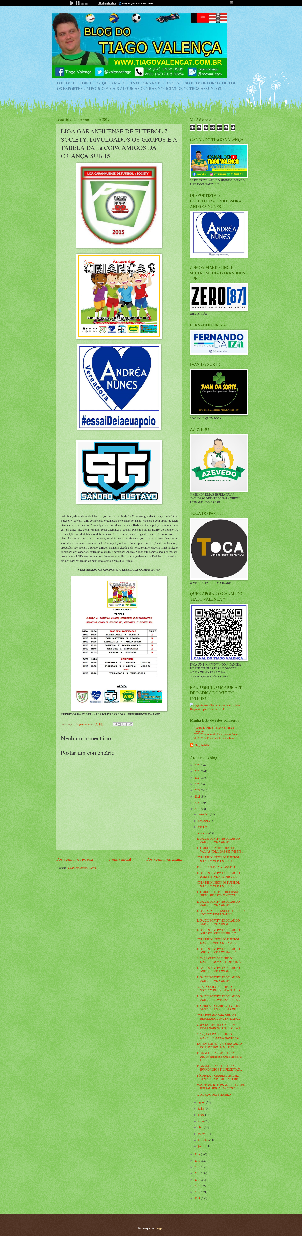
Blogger (159, 1228)
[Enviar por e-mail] (115, 724)
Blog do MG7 (202, 745)
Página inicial (120, 859)
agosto (202, 1102)
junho (201, 1115)
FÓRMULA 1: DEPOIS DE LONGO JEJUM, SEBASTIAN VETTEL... (218, 893)
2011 (198, 1198)
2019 (198, 809)
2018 (198, 1154)
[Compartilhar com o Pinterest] (131, 724)
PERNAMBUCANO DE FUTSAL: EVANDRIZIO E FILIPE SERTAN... (219, 1067)
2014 (198, 1179)
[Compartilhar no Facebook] (127, 724)
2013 (198, 1186)
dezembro (204, 814)
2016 (198, 1167)
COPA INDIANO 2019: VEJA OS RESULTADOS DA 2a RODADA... (218, 1017)
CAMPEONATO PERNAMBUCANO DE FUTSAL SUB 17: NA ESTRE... (221, 1086)
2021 (198, 796)
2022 (198, 790)
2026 (198, 765)
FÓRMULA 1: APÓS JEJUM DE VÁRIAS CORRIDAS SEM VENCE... (220, 849)
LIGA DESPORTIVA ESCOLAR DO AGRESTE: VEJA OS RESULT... (218, 840)
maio (201, 1121)
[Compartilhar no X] (123, 724)
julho (201, 1108)
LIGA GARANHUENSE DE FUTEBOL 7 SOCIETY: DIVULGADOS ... (221, 912)
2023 (198, 784)
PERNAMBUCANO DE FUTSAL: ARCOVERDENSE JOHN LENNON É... (219, 1056)
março (202, 1134)
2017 (198, 1161)
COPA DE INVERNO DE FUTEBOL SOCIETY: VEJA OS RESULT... (218, 859)
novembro (204, 821)
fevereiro (203, 1140)
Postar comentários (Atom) (82, 868)
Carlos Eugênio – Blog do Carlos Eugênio (214, 729)
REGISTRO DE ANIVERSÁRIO (216, 867)
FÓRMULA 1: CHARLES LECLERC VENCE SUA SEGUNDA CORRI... (219, 1007)
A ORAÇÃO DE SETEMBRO (214, 1094)
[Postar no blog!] (119, 724)
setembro (203, 833)
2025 (198, 771)
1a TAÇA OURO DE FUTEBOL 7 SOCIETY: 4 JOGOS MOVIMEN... (218, 1036)
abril (201, 1127)
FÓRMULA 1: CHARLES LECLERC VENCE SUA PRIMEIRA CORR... (218, 1077)
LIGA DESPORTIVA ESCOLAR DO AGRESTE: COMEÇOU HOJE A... (218, 998)
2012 (198, 1192)
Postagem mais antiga (164, 859)
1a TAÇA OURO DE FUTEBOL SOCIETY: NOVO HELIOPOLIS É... (219, 960)
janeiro (202, 1146)
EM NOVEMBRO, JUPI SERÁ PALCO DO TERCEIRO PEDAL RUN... (219, 1045)
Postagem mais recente (75, 859)
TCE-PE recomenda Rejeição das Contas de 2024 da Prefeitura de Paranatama (216, 736)
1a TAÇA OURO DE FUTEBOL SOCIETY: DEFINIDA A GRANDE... (220, 988)
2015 (198, 1173)
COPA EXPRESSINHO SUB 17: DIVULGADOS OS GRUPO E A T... (219, 1026)
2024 (198, 777)
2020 (198, 803)
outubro (203, 827)
